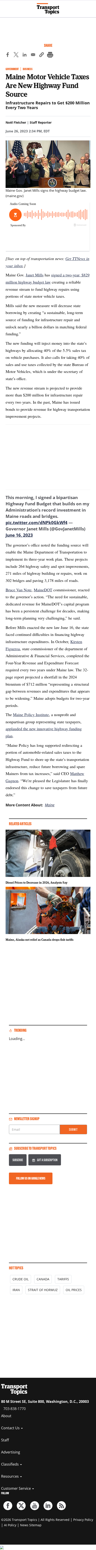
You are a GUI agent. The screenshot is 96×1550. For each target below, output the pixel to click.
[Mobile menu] (5, 6)
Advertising (10, 1452)
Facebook (7, 1505)
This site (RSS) (61, 1505)
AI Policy (10, 1525)
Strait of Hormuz (43, 1290)
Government (12, 69)
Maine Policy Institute (31, 714)
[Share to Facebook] (7, 55)
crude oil (21, 1279)
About (6, 1415)
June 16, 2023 (19, 535)
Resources (10, 1476)
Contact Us (11, 1427)
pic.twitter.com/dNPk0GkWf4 (36, 522)
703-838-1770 (14, 1408)
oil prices (74, 1290)
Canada (43, 1279)
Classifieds (10, 1464)
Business (28, 69)
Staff (5, 1440)
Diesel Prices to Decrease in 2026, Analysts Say (36, 882)
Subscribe (18, 1160)
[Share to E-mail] (33, 55)
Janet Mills (35, 275)
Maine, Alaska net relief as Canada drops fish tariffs (39, 939)
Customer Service (16, 1488)
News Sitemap (31, 1525)
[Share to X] (16, 55)
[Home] (48, 8)
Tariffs (63, 1279)
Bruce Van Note (18, 589)
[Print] (50, 55)
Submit (73, 1129)
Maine (49, 805)
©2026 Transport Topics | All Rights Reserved (35, 1520)
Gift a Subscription (47, 1160)
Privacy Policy (83, 1520)
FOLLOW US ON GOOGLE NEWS (30, 1178)
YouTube (34, 1505)
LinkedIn (48, 1505)
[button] (41, 55)
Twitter (21, 1505)
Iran (16, 1290)
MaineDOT (43, 589)
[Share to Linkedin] (24, 55)
